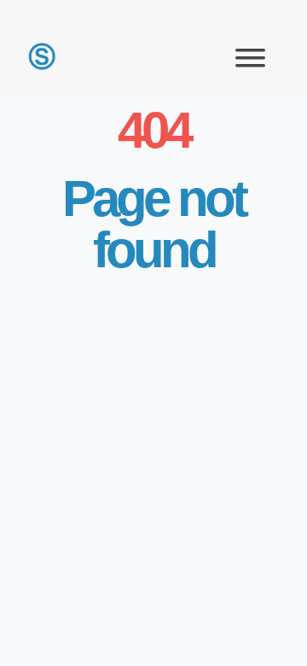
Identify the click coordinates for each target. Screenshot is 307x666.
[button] (251, 56)
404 (153, 130)
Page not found (153, 224)
